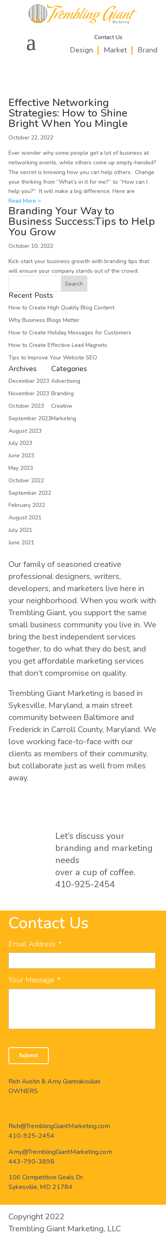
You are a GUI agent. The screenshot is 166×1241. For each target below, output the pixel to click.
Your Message (34, 980)
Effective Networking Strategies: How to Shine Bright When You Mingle (68, 113)
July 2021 (20, 530)
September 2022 (29, 493)
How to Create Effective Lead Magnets (57, 345)
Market (115, 50)
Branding (62, 393)
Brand (147, 50)
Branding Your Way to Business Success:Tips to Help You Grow (81, 221)
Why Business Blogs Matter (43, 320)
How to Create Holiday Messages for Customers (69, 332)
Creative (61, 406)
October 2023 (26, 406)
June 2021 (21, 542)
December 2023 (28, 381)
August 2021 (25, 517)
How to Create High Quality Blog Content (61, 307)
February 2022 (26, 505)
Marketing (63, 418)
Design (81, 50)
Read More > (24, 201)
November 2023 (28, 393)
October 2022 (26, 480)
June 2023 (21, 455)
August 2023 (25, 431)
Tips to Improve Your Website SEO (52, 357)
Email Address (35, 944)
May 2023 (20, 468)
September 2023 (29, 418)
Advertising (65, 381)
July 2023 (20, 443)
